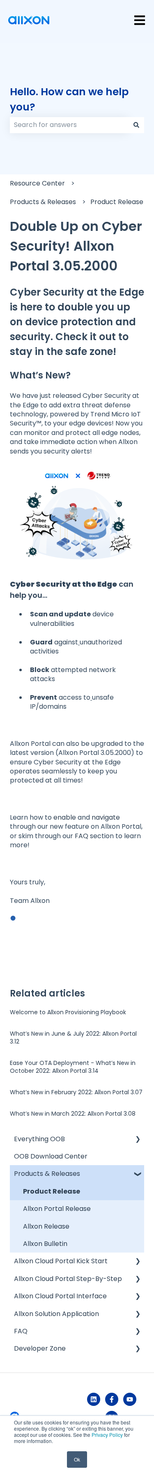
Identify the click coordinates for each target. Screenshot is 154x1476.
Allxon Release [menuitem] (46, 1226)
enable (64, 817)
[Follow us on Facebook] (111, 1399)
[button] (137, 1139)
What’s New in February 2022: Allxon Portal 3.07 (76, 1092)
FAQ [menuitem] (21, 1331)
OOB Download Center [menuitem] (50, 1156)
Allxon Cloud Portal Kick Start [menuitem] (61, 1261)
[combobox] (69, 125)
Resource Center (37, 183)
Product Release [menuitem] (51, 1191)
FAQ (81, 836)
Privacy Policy (107, 1434)
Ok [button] (77, 1459)
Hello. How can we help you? (69, 100)
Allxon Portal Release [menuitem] (57, 1208)
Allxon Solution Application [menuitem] (56, 1314)
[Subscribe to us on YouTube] (129, 1399)
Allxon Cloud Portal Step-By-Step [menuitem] (68, 1278)
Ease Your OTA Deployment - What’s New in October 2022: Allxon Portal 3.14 (73, 1067)
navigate (106, 817)
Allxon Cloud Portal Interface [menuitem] (60, 1296)
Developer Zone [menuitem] (40, 1348)
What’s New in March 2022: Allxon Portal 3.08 (73, 1113)
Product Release (116, 202)
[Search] (136, 125)
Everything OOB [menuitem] (39, 1139)
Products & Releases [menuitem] (47, 1173)
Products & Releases (43, 202)
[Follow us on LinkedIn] (93, 1399)
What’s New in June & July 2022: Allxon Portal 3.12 (73, 1037)
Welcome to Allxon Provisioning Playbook (68, 1012)
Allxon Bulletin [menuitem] (45, 1243)
